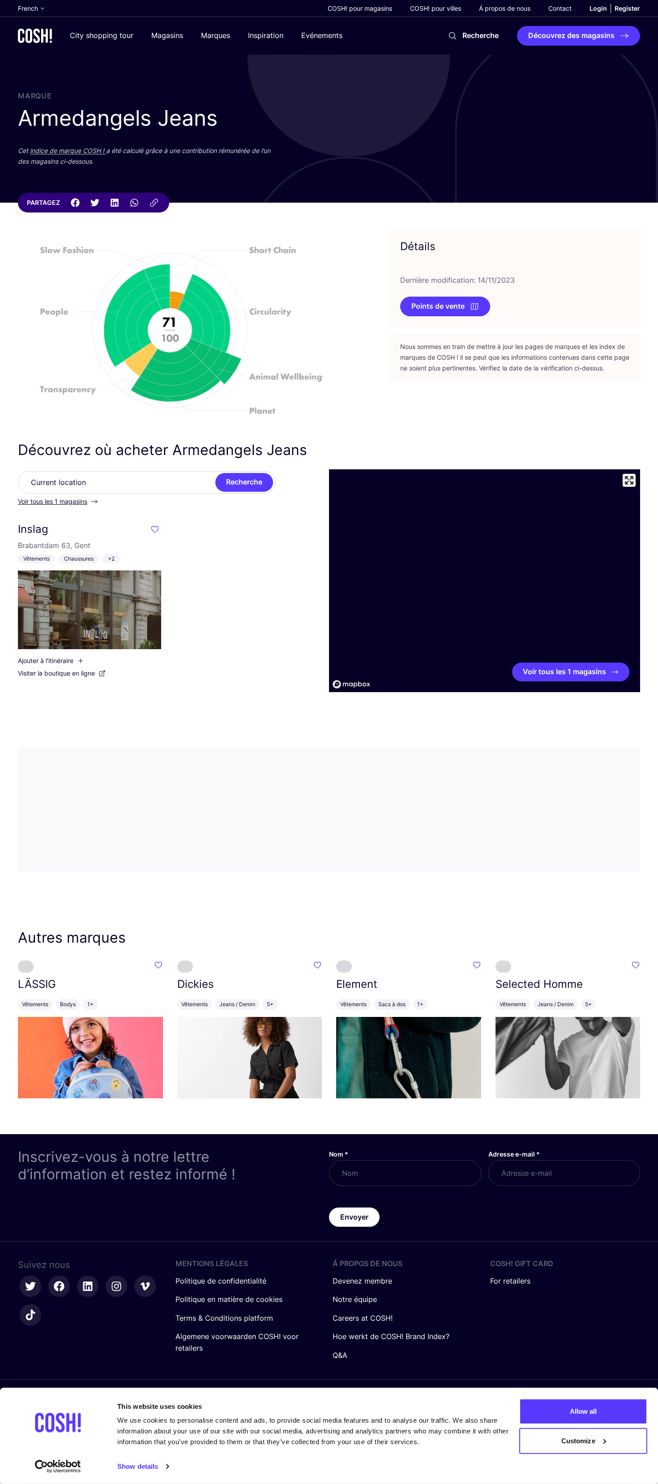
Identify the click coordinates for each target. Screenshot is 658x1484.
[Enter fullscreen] (629, 480)
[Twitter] (95, 203)
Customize (578, 1440)
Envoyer (354, 1216)
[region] (484, 580)
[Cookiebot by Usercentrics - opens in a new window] (58, 1466)
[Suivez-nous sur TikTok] (30, 1315)
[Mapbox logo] (351, 684)
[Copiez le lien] (154, 203)
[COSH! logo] (35, 35)
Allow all (583, 1411)
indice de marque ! (68, 150)
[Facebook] (75, 203)
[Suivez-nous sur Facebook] (59, 1286)
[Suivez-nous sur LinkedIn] (87, 1286)
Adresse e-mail (514, 1154)
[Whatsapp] (134, 203)
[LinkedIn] (114, 203)
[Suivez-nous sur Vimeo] (145, 1286)
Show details (137, 1466)
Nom (338, 1154)
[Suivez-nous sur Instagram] (116, 1286)
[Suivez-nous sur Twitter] (30, 1286)
